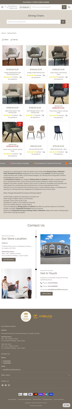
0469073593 (7, 361)
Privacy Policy (12, 399)
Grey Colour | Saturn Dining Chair (59, 112)
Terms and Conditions (24, 399)
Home (3, 33)
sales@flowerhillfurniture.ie (11, 369)
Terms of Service (59, 399)
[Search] (64, 7)
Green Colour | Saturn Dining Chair (12, 150)
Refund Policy (37, 399)
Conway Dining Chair (36, 149)
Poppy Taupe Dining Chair (36, 72)
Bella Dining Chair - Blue (58, 149)
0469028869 (7, 363)
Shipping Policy (47, 399)
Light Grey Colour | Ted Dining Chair (12, 111)
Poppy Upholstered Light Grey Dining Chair (12, 73)
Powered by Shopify (36, 405)
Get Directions (9, 259)
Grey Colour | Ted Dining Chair (58, 73)
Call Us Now (46, 293)
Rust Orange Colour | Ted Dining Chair (35, 111)
